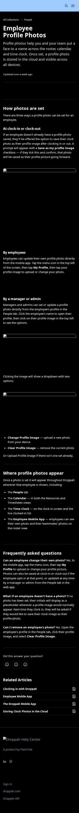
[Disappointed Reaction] (7, 664)
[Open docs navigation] (73, 5)
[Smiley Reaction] (25, 664)
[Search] (66, 5)
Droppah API (11, 798)
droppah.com (11, 791)
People (28, 19)
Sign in (7, 784)
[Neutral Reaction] (16, 664)
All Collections (11, 19)
